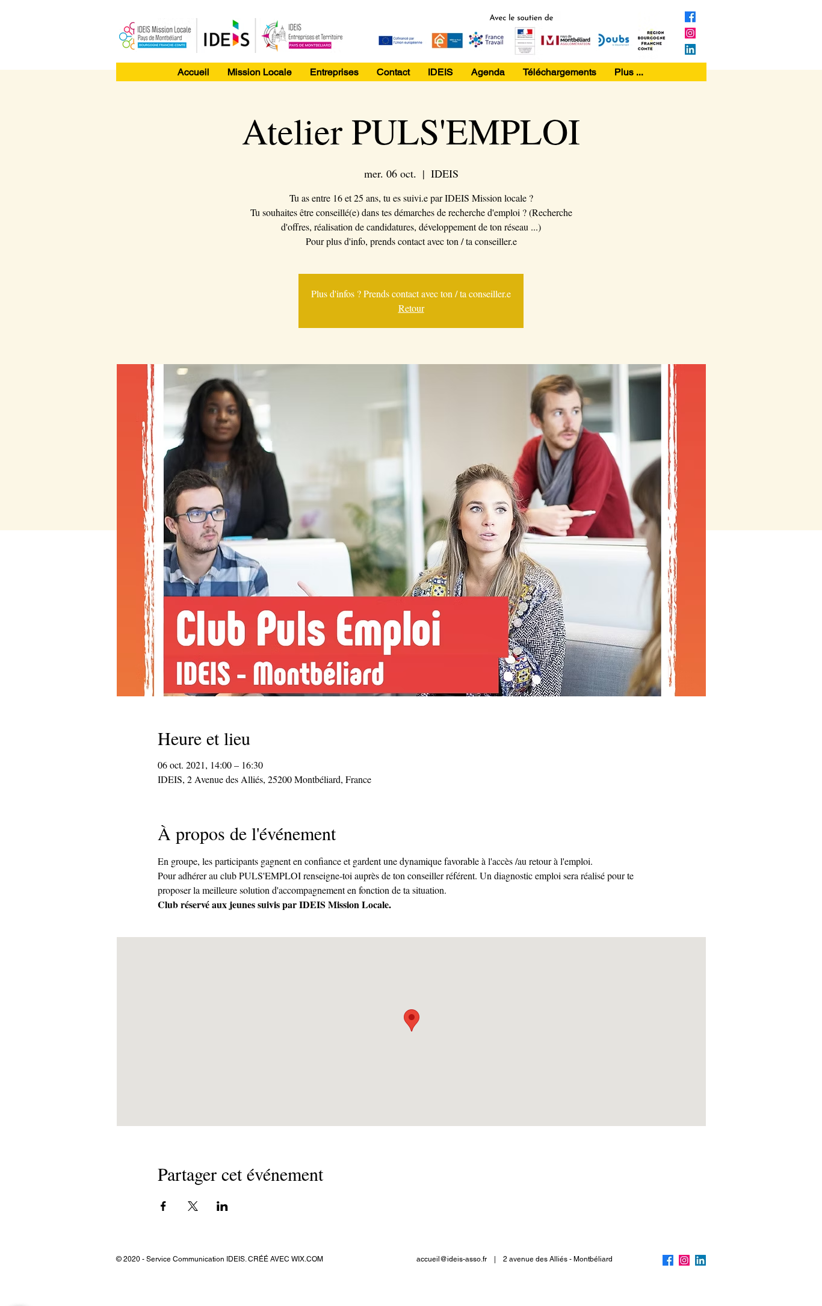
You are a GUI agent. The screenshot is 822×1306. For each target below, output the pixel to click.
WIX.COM (307, 1259)
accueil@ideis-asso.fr (451, 1259)
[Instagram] (690, 33)
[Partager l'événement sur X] (193, 1206)
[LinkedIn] (690, 49)
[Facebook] (690, 16)
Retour (411, 308)
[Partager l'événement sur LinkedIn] (222, 1206)
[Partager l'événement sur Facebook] (163, 1206)
